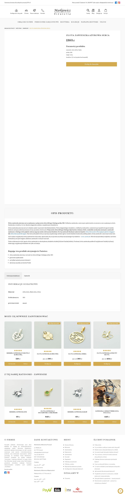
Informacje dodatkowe (13, 276)
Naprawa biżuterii (89, 22)
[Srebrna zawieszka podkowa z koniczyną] (18, 335)
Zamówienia (68, 450)
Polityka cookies (69, 464)
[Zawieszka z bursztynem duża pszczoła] (107, 393)
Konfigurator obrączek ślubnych (74, 469)
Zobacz (25, 363)
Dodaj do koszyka (91, 64)
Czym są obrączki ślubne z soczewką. (105, 464)
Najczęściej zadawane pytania (73, 466)
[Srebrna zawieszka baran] (77, 393)
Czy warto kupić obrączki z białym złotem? (106, 452)
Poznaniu (67, 478)
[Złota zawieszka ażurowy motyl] (107, 335)
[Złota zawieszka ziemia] (77, 335)
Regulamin (68, 459)
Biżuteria (64, 22)
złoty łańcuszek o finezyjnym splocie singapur (100, 232)
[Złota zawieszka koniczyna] (47, 335)
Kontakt (67, 457)
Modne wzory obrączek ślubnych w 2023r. (106, 450)
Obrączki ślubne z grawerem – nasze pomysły (107, 478)
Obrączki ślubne (25, 22)
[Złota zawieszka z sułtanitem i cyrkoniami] (47, 393)
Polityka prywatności (71, 461)
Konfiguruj (48, 363)
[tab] (13, 275)
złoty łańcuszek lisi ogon (18, 234)
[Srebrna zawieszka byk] (18, 393)
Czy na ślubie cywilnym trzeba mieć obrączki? (107, 447)
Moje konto (68, 452)
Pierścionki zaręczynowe (47, 22)
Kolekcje (75, 22)
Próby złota (98, 445)
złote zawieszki (85, 236)
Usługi (103, 22)
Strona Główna (69, 445)
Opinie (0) (27, 276)
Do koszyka (12, 363)
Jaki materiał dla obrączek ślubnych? (105, 471)
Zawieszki (40, 374)
